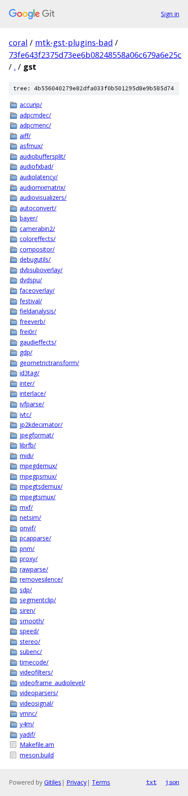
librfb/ (28, 445)
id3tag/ (29, 373)
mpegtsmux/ (38, 497)
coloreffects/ (38, 239)
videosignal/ (36, 703)
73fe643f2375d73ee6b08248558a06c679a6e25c (95, 55)
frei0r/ (28, 331)
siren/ (27, 610)
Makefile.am (37, 744)
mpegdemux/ (38, 466)
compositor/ (37, 249)
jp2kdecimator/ (41, 424)
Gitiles (52, 782)
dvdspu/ (31, 280)
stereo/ (30, 641)
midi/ (27, 455)
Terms (101, 782)
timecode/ (34, 662)
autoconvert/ (38, 208)
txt (151, 782)
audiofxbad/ (36, 166)
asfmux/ (31, 146)
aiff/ (25, 135)
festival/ (31, 301)
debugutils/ (35, 259)
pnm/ (27, 548)
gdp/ (26, 352)
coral (18, 42)
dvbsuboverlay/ (41, 270)
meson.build (37, 755)
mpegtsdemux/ (41, 486)
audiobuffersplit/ (43, 156)
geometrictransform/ (49, 363)
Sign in (170, 14)
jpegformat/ (37, 435)
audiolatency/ (39, 177)
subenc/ (31, 651)
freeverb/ (32, 321)
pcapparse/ (35, 538)
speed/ (29, 631)
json (172, 782)
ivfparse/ (32, 404)
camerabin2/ (37, 228)
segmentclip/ (38, 600)
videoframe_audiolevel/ (52, 683)
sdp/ (26, 590)
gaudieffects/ (38, 342)
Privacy (76, 782)
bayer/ (29, 218)
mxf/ (26, 507)
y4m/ (27, 724)
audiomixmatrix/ (43, 187)
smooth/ (32, 621)
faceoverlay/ (37, 290)
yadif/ (27, 734)
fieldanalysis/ (38, 311)
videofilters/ (36, 672)
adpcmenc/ (35, 125)
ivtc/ (25, 414)
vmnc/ (28, 713)
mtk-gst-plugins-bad (74, 42)
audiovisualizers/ (43, 197)
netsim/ (30, 517)
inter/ (27, 383)
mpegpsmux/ (38, 476)
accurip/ (31, 104)
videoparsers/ (39, 693)
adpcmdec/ (35, 115)
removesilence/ (41, 579)
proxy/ (29, 558)
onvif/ (28, 528)
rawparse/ (34, 569)
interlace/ (33, 393)
